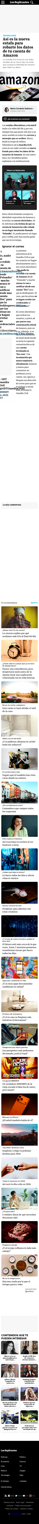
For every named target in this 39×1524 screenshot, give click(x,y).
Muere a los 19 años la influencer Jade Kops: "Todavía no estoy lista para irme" (10, 1358)
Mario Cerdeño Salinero (22, 108)
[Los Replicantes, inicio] (19, 2)
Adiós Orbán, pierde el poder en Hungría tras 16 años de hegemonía (9, 1427)
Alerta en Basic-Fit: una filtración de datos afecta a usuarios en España (9, 1404)
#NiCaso (20, 305)
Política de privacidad (23, 1505)
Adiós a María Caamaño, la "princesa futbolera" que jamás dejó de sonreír (9, 1381)
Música (4, 1471)
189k (12, 1496)
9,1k (26, 1496)
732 (33, 1496)
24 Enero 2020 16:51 (17, 111)
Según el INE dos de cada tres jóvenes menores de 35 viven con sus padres (29, 1358)
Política (23, 1457)
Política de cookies (11, 1509)
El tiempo (5, 1481)
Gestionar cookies (26, 1509)
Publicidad (30, 1502)
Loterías (23, 1481)
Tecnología (5, 1475)
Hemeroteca (6, 1487)
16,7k (19, 1496)
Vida (21, 1475)
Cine (3, 1466)
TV (21, 1466)
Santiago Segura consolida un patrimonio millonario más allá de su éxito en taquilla (29, 1381)
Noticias (4, 1457)
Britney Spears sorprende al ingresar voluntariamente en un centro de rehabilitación (29, 1404)
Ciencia (23, 1462)
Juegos (22, 1471)
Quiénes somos (9, 1502)
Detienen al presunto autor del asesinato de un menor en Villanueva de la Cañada (29, 1427)
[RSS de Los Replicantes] (6, 1496)
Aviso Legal (20, 1502)
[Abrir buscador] (31, 2)
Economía (5, 1462)
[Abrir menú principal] (3, 2)
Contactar (10, 1505)
